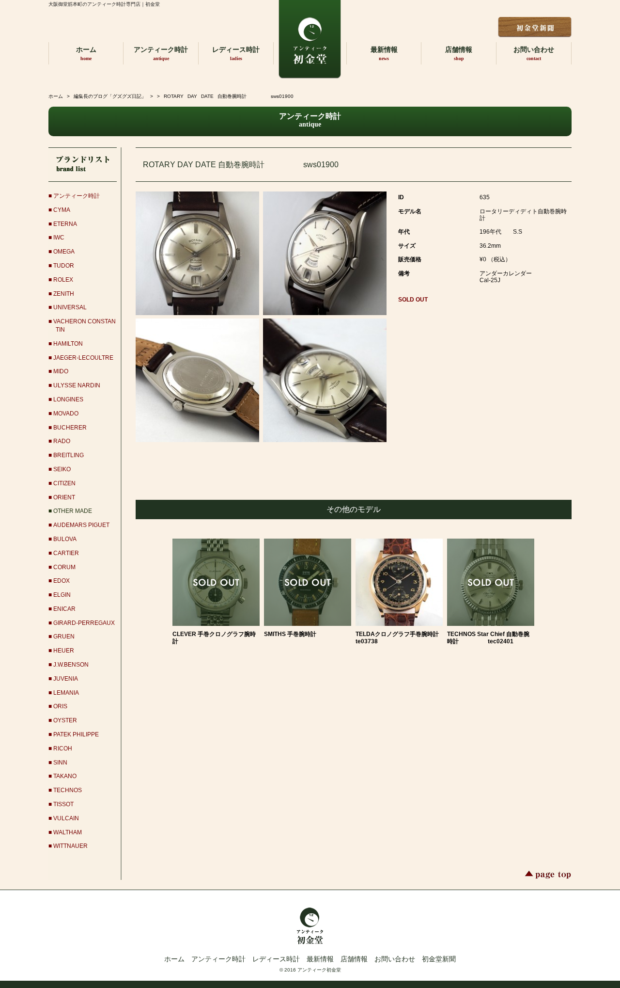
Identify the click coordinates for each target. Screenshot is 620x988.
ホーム (86, 53)
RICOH (62, 748)
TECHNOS (67, 790)
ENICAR (64, 609)
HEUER (63, 650)
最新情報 (384, 53)
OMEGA (64, 251)
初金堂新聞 (439, 959)
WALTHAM (67, 832)
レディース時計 (236, 53)
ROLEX (63, 279)
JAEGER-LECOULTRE (83, 357)
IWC (58, 237)
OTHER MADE (72, 511)
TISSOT (63, 804)
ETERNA (65, 224)
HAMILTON (68, 343)
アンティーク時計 (161, 53)
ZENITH (63, 293)
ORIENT (64, 497)
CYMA (61, 210)
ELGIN (62, 594)
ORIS (60, 706)
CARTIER (66, 553)
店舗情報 (458, 53)
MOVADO (65, 413)
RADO (61, 441)
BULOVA (65, 539)
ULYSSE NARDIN (76, 385)
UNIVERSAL (70, 307)
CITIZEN (64, 483)
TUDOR (63, 265)
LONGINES (68, 399)
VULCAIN (66, 818)
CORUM (64, 567)
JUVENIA (65, 678)
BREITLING (68, 455)
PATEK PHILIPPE (76, 734)
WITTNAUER (70, 846)
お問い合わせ (533, 53)
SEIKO (62, 469)
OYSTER (65, 720)
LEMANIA (66, 692)
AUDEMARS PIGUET (81, 525)
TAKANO (65, 776)
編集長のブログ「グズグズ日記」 (110, 96)
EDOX (61, 580)
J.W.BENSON (71, 664)
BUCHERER (70, 427)
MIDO (60, 371)
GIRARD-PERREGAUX (84, 623)
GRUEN (64, 636)
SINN (60, 762)
